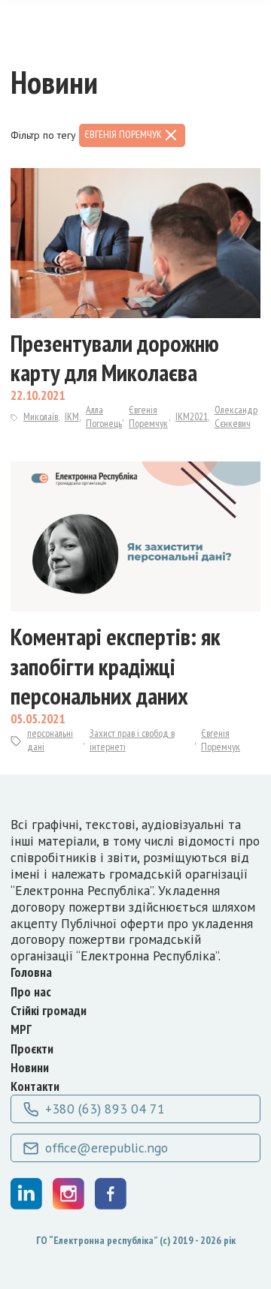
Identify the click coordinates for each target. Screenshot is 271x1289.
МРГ (21, 1029)
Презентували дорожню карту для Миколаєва (115, 358)
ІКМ (72, 416)
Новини (30, 1067)
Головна (31, 972)
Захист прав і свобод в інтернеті (132, 740)
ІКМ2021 (191, 416)
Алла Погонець (104, 417)
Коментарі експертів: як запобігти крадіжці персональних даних (116, 666)
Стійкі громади (49, 1010)
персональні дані (50, 740)
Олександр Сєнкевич (236, 417)
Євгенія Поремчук (148, 417)
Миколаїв (40, 416)
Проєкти (32, 1048)
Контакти (35, 1086)
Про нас (31, 991)
